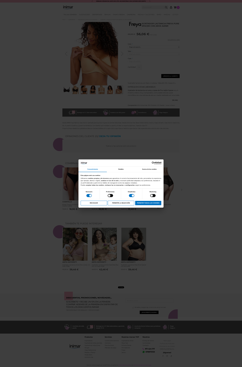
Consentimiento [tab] (92, 169)
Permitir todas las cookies (148, 203)
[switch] (110, 195)
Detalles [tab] (121, 169)
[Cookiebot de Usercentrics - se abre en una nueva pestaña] (153, 163)
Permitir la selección (121, 203)
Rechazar (94, 203)
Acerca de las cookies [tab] (149, 169)
